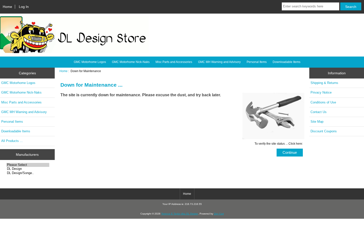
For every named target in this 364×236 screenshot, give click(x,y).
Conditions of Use (323, 102)
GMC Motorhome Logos (90, 62)
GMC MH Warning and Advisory (219, 62)
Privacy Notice (321, 92)
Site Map (317, 121)
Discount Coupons (324, 131)
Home (7, 7)
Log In (24, 7)
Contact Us (319, 112)
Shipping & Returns (324, 83)
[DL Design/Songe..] (27, 173)
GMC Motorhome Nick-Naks (131, 62)
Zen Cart (219, 213)
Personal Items (257, 62)
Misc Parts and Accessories (174, 62)
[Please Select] (27, 165)
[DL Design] (27, 169)
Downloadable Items (286, 62)
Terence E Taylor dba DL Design (179, 213)
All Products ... (12, 141)
